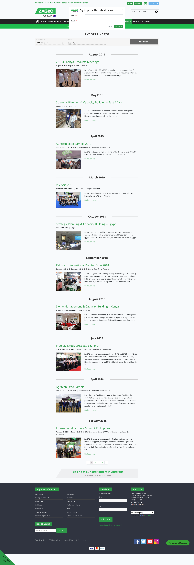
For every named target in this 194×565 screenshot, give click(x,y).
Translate (147, 515)
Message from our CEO (42, 498)
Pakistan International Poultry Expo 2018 (82, 265)
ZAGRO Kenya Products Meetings (77, 62)
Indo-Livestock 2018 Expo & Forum (78, 345)
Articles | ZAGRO (72, 512)
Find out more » (90, 80)
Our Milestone (39, 505)
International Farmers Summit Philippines (83, 428)
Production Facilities (41, 512)
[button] (145, 3)
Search (70, 40)
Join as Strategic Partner (42, 516)
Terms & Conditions (78, 540)
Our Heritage (39, 501)
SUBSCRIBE (118, 26)
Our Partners (39, 509)
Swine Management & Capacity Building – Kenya (87, 306)
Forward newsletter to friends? (110, 525)
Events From (40, 40)
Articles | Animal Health (74, 516)
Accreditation (71, 494)
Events (128, 21)
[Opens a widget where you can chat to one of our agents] (178, 543)
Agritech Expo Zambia (70, 387)
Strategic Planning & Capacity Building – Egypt (86, 224)
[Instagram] (156, 541)
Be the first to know (105, 494)
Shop (147, 21)
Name (101, 497)
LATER (110, 26)
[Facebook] (137, 541)
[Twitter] (144, 541)
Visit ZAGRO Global (139, 12)
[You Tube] (150, 541)
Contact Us (138, 21)
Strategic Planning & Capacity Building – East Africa (89, 102)
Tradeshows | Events (73, 505)
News (68, 509)
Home (44, 21)
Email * (101, 506)
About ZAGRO (54, 21)
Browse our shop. (42, 3)
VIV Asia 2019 (64, 185)
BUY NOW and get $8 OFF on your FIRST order (69, 3)
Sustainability (71, 501)
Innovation (70, 498)
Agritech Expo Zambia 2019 (73, 144)
